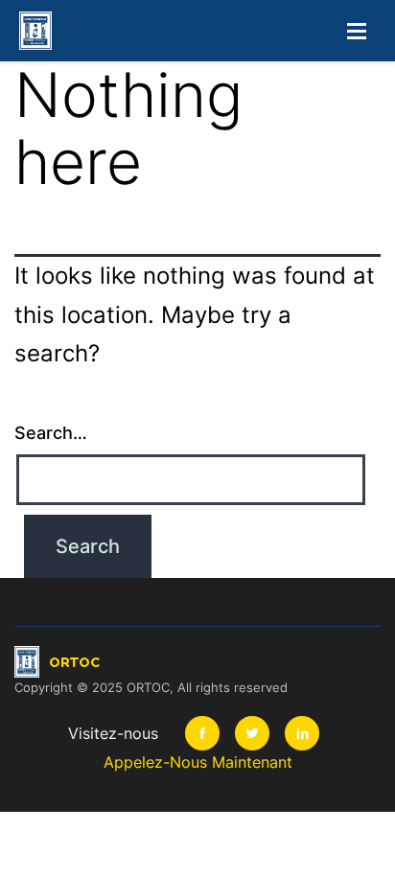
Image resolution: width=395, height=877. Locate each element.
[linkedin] (302, 733)
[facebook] (202, 733)
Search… (50, 433)
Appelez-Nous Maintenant (198, 762)
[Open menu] (356, 31)
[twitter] (252, 733)
